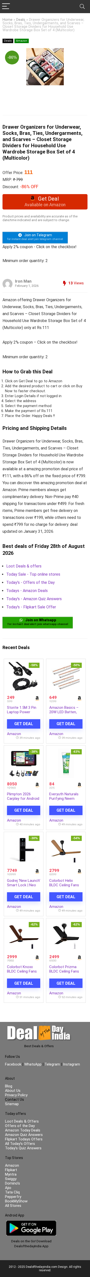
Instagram (71, 1064)
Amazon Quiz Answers (24, 1134)
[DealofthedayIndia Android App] (31, 1223)
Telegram (52, 1064)
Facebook (13, 1064)
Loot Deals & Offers (22, 1121)
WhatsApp (33, 1064)
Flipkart (11, 1170)
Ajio (8, 1188)
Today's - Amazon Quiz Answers (34, 598)
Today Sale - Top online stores (33, 574)
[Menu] (6, 6)
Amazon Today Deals (22, 1130)
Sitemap (12, 1104)
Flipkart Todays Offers (23, 1139)
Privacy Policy (16, 1095)
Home (7, 20)
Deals (20, 20)
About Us (12, 1090)
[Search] (82, 6)
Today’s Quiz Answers (23, 1148)
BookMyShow (16, 1201)
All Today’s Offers (20, 1143)
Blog (8, 1086)
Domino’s (12, 1183)
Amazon (21, 40)
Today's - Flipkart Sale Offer (31, 607)
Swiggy (10, 1179)
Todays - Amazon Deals (27, 590)
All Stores (13, 1205)
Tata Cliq (12, 1192)
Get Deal (23, 723)
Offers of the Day (20, 1126)
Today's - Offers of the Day (30, 582)
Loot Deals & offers (24, 566)
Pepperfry (13, 1196)
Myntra (10, 1174)
